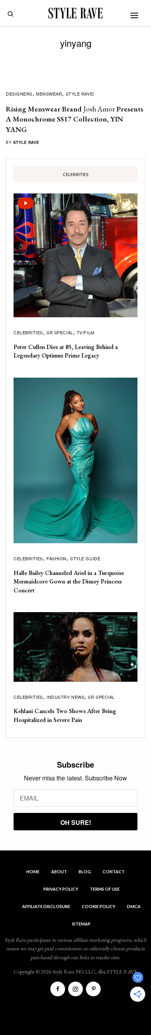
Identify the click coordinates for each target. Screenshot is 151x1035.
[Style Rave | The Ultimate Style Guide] (75, 13)
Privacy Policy (60, 888)
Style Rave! (80, 94)
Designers (19, 94)
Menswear (49, 94)
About (59, 871)
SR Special (59, 332)
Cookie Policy (98, 906)
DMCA (134, 906)
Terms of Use (105, 888)
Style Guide (85, 558)
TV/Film (85, 332)
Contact (114, 871)
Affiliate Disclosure (46, 906)
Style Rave (26, 142)
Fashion (56, 558)
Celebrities (28, 332)
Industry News (65, 697)
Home (32, 871)
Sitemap (81, 923)
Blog (85, 871)
